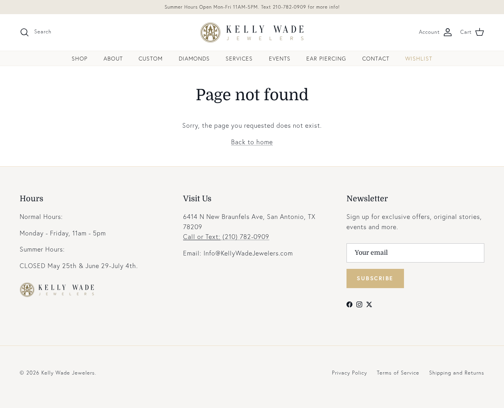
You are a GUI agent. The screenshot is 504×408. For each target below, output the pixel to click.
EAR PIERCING (326, 58)
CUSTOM (151, 58)
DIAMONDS (194, 58)
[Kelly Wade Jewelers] (252, 32)
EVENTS (280, 58)
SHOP (79, 58)
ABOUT (113, 58)
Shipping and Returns (456, 372)
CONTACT (375, 58)
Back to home (252, 142)
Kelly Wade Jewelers (68, 372)
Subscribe (375, 278)
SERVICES (239, 58)
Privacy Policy (349, 372)
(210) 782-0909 (226, 236)
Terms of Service (398, 372)
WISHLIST (418, 58)
